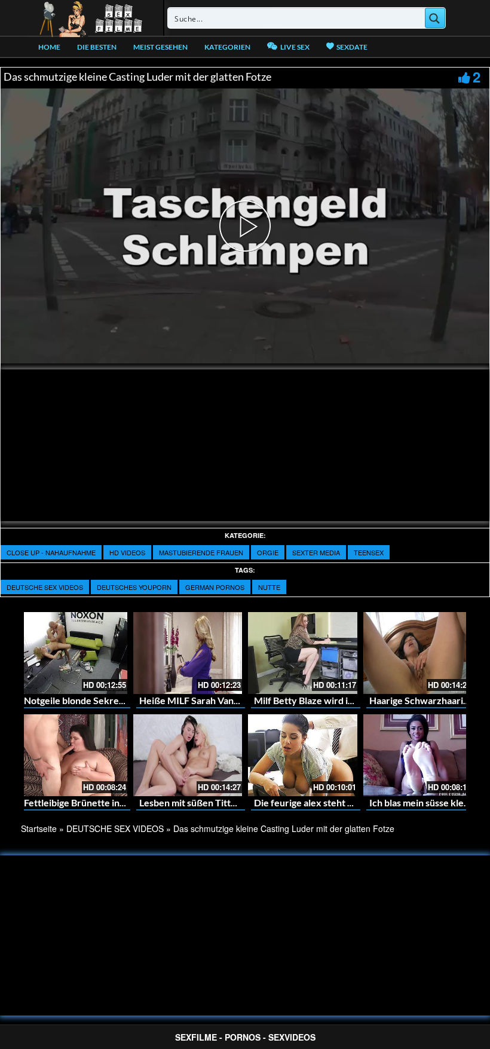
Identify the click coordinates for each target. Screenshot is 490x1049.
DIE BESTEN (97, 46)
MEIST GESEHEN (160, 46)
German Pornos (214, 587)
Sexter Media (316, 552)
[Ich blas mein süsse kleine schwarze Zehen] (418, 755)
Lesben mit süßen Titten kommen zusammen (233, 802)
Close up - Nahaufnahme (51, 552)
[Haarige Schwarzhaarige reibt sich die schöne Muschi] (418, 653)
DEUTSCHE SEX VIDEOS (45, 587)
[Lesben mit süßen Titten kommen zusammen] (188, 755)
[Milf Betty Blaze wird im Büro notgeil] (302, 653)
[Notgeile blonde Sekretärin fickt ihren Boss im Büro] (72, 653)
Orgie (267, 552)
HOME (49, 46)
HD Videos (127, 552)
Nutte (269, 587)
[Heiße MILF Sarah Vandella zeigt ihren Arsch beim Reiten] (188, 653)
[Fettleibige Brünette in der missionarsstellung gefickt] (72, 755)
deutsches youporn (134, 587)
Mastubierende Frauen (201, 552)
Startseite (39, 828)
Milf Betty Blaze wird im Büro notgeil (331, 700)
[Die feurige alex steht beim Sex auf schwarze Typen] (302, 755)
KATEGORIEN (227, 46)
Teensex (369, 552)
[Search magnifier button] (435, 18)
